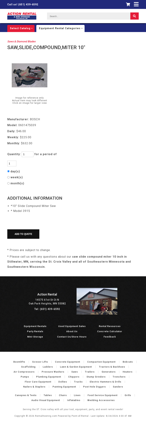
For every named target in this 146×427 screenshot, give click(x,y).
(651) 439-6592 (22, 4)
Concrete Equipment (67, 361)
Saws (74, 371)
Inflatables (73, 400)
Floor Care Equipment (38, 381)
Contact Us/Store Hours (72, 336)
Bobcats (128, 361)
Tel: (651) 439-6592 (47, 309)
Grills (128, 395)
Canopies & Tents (25, 395)
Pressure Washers (53, 371)
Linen (77, 395)
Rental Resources (110, 326)
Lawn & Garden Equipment (76, 366)
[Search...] (134, 16)
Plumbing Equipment (48, 376)
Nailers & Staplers (34, 386)
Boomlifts (19, 361)
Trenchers (119, 376)
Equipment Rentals (35, 326)
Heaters (127, 371)
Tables (48, 395)
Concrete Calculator (109, 331)
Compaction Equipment (101, 361)
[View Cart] (128, 4)
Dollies (62, 381)
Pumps (25, 376)
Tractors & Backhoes (112, 366)
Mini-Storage (35, 336)
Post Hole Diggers (94, 386)
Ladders (48, 366)
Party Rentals (35, 331)
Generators (109, 371)
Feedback (110, 336)
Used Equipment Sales (72, 326)
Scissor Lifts (40, 361)
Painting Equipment (64, 386)
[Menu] (136, 4)
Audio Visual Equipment (45, 400)
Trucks (78, 381)
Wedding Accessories (101, 400)
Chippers (73, 376)
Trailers (90, 371)
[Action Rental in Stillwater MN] (97, 313)
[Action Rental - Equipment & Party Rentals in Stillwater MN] (21, 18)
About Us (71, 331)
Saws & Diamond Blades (21, 41)
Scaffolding (28, 366)
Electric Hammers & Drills (105, 381)
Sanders (118, 386)
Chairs (63, 395)
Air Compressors (24, 371)
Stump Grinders (96, 376)
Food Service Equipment (103, 395)
